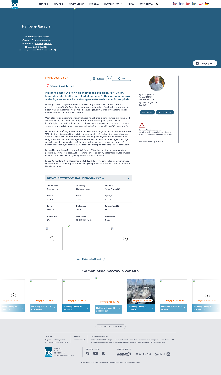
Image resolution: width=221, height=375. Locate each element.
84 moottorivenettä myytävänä (56, 342)
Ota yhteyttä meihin (111, 326)
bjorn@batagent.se (148, 102)
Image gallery (208, 63)
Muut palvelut (111, 4)
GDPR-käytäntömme (100, 362)
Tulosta (100, 78)
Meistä (131, 4)
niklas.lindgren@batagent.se (64, 355)
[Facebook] (87, 353)
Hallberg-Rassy (43, 43)
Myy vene (58, 4)
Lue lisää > (144, 105)
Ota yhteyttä (146, 4)
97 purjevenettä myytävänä (55, 340)
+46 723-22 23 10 (146, 99)
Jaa (123, 78)
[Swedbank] (162, 354)
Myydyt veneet (76, 4)
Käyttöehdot (85, 362)
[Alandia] (143, 354)
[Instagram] (103, 353)
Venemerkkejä (79, 340)
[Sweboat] (124, 354)
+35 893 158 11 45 (59, 353)
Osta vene (43, 4)
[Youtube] (95, 353)
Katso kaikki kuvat (91, 258)
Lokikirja (94, 4)
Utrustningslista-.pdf (62, 85)
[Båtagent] (15, 4)
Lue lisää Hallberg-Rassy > (151, 141)
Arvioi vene (165, 112)
